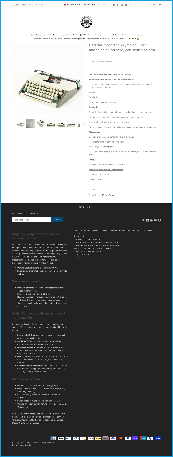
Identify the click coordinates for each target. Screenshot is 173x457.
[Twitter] (114, 4)
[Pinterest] (122, 4)
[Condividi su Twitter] (106, 195)
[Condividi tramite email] (113, 195)
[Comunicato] (126, 4)
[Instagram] (130, 4)
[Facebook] (118, 4)
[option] (20, 123)
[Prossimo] (83, 123)
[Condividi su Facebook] (103, 195)
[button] (84, 5)
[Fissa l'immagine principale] (110, 195)
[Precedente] (13, 123)
